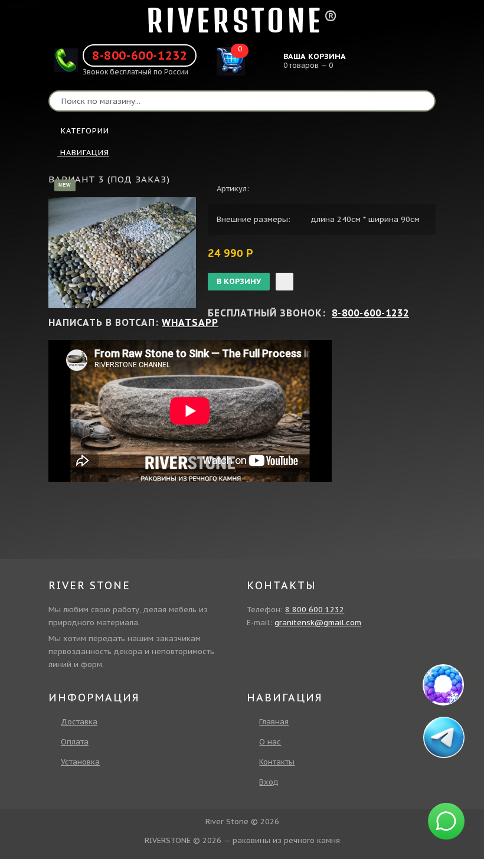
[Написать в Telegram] (444, 737)
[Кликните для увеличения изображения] (122, 252)
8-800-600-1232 (139, 55)
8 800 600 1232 (314, 610)
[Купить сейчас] (284, 281)
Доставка (79, 722)
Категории (85, 131)
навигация (83, 153)
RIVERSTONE (234, 20)
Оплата (75, 742)
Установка (80, 762)
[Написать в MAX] (443, 685)
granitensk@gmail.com (317, 623)
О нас (270, 742)
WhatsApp (190, 322)
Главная (274, 722)
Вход (269, 782)
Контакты (277, 762)
